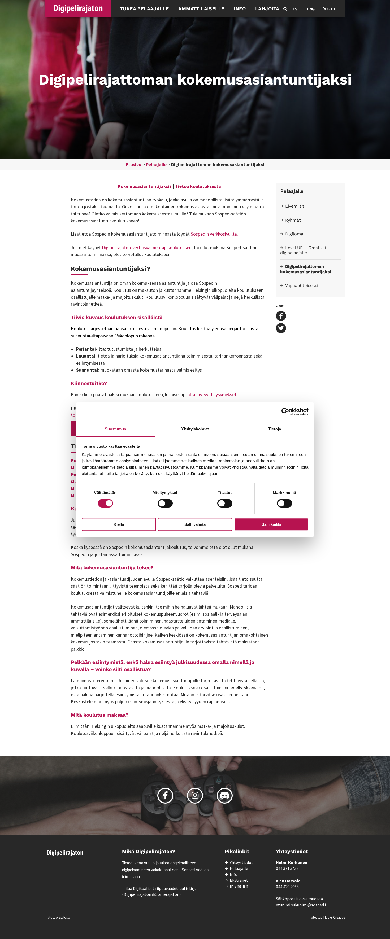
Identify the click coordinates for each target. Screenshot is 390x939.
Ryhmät (293, 220)
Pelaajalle (156, 164)
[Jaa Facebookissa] (281, 316)
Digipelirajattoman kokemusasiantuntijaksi (305, 269)
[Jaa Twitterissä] (281, 329)
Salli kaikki (271, 524)
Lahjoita (267, 8)
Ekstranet (239, 880)
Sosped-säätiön (195, 870)
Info (240, 8)
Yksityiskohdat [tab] (195, 429)
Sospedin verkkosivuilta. (214, 234)
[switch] (165, 503)
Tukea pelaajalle (144, 8)
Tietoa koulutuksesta (198, 186)
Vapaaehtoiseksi (301, 285)
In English (239, 886)
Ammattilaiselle (201, 8)
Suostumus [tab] (115, 429)
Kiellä (119, 524)
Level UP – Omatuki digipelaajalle (303, 250)
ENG (311, 9)
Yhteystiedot (241, 862)
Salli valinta (195, 524)
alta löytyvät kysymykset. (212, 395)
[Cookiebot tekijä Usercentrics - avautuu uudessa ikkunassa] (285, 412)
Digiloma (294, 233)
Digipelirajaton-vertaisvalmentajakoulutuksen (147, 247)
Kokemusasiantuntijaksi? (145, 186)
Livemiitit (294, 206)
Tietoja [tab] (274, 429)
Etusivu (133, 164)
